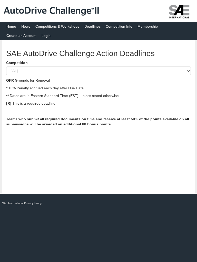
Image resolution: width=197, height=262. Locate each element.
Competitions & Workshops (57, 26)
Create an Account (21, 36)
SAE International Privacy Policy (22, 203)
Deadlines (92, 26)
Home (11, 26)
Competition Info (119, 26)
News (25, 26)
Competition (17, 63)
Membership (147, 26)
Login (46, 36)
